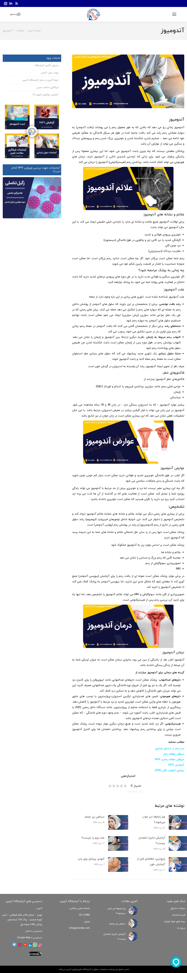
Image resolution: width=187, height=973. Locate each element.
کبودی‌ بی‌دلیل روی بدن (91, 859)
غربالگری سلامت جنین (47, 87)
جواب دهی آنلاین (49, 72)
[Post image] (118, 822)
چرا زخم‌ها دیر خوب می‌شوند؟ (153, 819)
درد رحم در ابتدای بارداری (169, 748)
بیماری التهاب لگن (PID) (169, 770)
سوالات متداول (177, 908)
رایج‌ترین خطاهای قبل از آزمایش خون (151, 861)
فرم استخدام (178, 915)
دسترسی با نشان (33, 931)
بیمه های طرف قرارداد (174, 921)
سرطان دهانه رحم (173, 754)
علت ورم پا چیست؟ (92, 838)
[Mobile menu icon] (174, 14)
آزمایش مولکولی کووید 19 (45, 94)
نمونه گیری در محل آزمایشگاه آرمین (40, 80)
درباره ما (181, 928)
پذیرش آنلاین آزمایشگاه (46, 65)
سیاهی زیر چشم (94, 817)
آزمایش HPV (176, 765)
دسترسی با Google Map (29, 937)
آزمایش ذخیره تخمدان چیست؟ (152, 840)
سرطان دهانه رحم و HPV (169, 759)
